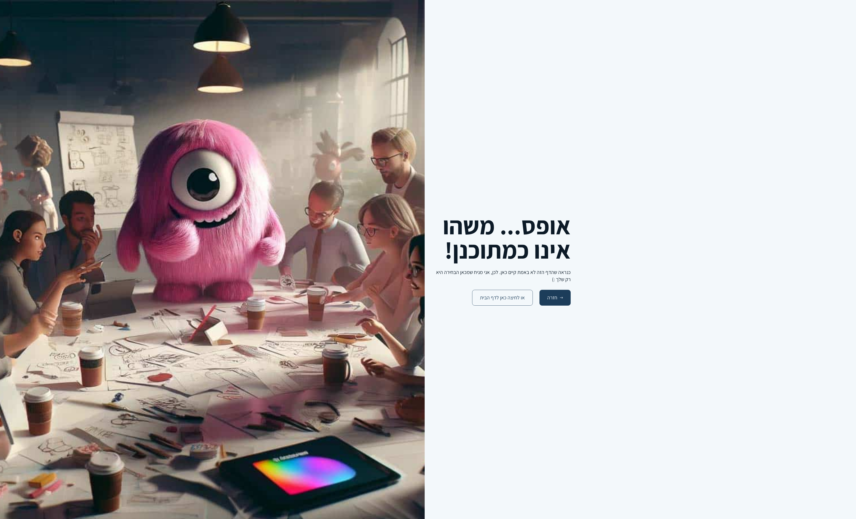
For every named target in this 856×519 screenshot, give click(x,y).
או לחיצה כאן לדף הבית (502, 297)
